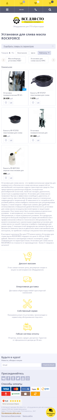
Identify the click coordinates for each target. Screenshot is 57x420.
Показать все (6, 67)
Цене (33, 53)
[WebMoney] (25, 389)
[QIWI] (45, 389)
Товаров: (4, 53)
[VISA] (6, 389)
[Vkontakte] (3, 378)
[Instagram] (28, 378)
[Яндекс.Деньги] (35, 389)
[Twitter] (18, 378)
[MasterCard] (15, 389)
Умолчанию (22, 53)
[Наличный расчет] (25, 394)
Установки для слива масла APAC (38, 59)
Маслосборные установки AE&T (14, 59)
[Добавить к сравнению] (11, 103)
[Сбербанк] (15, 394)
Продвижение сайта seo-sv (11, 413)
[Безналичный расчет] (35, 394)
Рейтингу (43, 53)
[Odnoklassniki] (13, 378)
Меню (21, 10)
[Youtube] (23, 378)
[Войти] (7, 3)
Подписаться (48, 365)
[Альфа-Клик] (6, 394)
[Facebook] (8, 378)
